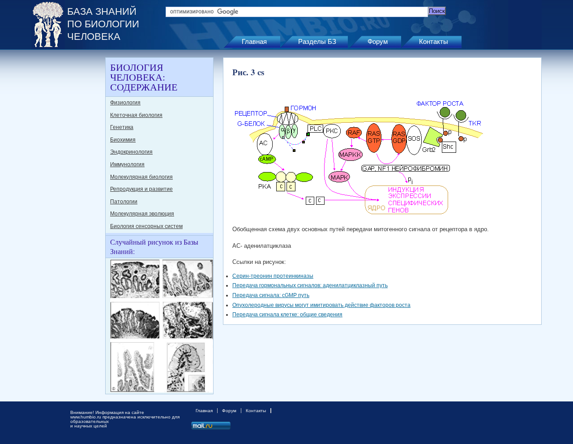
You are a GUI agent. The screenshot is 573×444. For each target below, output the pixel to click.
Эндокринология (131, 152)
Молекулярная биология (141, 177)
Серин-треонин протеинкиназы (272, 276)
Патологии (123, 201)
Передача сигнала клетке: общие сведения (287, 314)
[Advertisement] (67, 191)
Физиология (125, 102)
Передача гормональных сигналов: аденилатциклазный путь (310, 285)
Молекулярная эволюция (142, 214)
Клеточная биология (136, 115)
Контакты (433, 41)
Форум (378, 41)
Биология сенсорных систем (146, 226)
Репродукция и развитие (141, 189)
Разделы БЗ (317, 41)
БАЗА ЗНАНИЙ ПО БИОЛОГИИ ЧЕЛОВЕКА (103, 24)
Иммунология (127, 164)
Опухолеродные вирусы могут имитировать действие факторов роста (321, 305)
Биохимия (123, 140)
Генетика (121, 127)
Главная (254, 41)
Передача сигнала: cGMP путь (270, 295)
